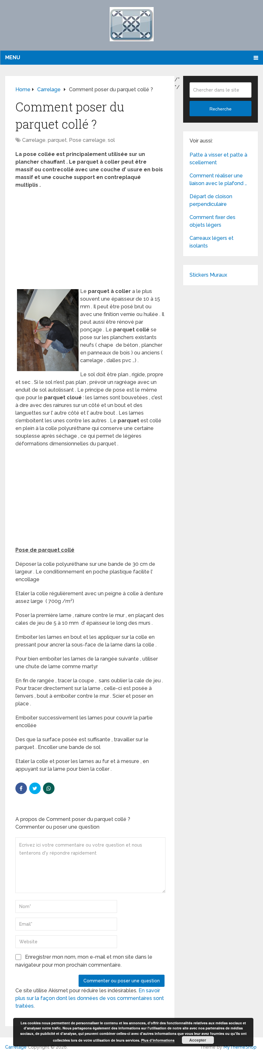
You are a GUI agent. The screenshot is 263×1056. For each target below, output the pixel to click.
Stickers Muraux (208, 275)
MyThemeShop (240, 1047)
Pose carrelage (87, 140)
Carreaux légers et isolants (211, 242)
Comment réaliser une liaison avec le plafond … (218, 179)
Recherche (220, 108)
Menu (12, 57)
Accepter (197, 1040)
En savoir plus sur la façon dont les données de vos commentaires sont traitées (89, 998)
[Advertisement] (90, 240)
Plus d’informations (157, 1040)
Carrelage (34, 140)
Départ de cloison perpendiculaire (211, 200)
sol (111, 140)
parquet (57, 140)
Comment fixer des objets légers (212, 221)
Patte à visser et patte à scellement (218, 159)
